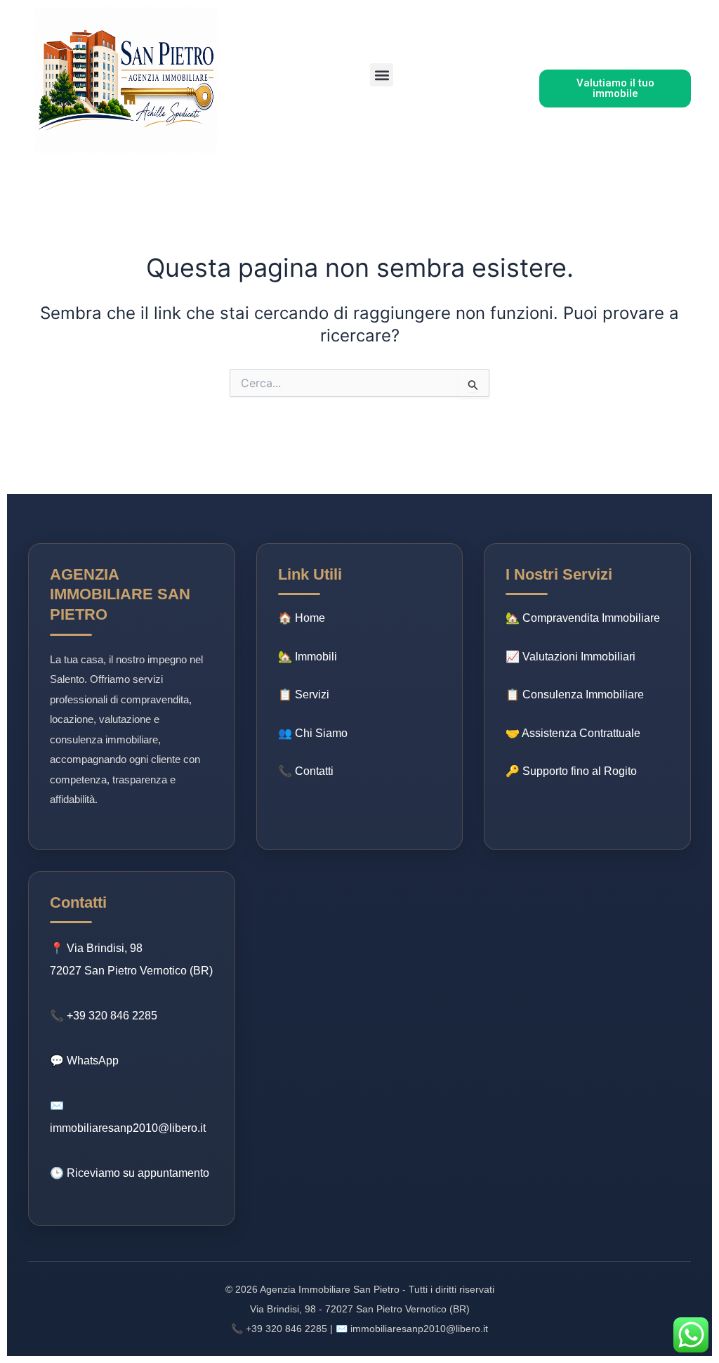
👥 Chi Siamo (313, 733)
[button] (381, 74)
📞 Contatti (306, 771)
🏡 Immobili (307, 657)
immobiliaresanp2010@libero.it (128, 1128)
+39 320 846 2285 (112, 1016)
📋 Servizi (303, 694)
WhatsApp (93, 1061)
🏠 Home (301, 618)
